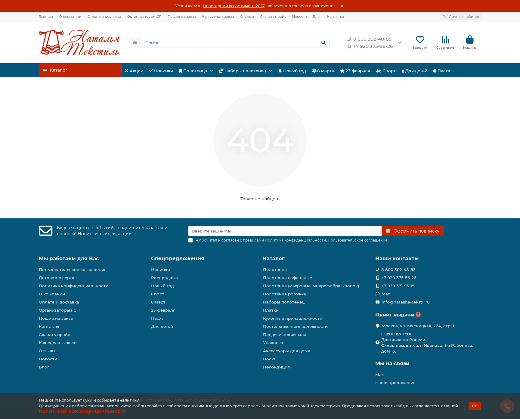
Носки (270, 358)
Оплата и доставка (104, 16)
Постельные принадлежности (295, 326)
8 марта (325, 70)
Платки (271, 310)
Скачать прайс (273, 16)
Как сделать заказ (218, 16)
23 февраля (357, 70)
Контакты (335, 16)
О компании (70, 16)
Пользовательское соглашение (73, 269)
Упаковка (273, 342)
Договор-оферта (56, 277)
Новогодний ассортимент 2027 (234, 6)
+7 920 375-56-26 (373, 46)
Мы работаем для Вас (69, 258)
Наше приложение (395, 382)
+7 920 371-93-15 (398, 285)
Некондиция (276, 367)
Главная (46, 16)
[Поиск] (323, 43)
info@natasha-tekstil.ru (406, 302)
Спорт (388, 70)
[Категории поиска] (135, 43)
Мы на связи (392, 363)
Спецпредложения (177, 258)
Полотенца (195, 70)
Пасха (443, 70)
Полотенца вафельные (287, 277)
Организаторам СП (144, 16)
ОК (475, 406)
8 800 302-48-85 (372, 39)
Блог (317, 16)
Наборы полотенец (245, 70)
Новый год (294, 70)
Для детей (415, 70)
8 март (158, 302)
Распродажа (164, 277)
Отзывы (247, 16)
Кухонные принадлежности (292, 318)
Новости (299, 16)
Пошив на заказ (182, 16)
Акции (135, 70)
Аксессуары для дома (286, 350)
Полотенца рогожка (284, 293)
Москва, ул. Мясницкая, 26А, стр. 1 (418, 325)
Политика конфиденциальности (73, 285)
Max (386, 293)
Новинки (163, 70)
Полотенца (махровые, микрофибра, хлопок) (311, 285)
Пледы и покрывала (284, 334)
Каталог (274, 258)
